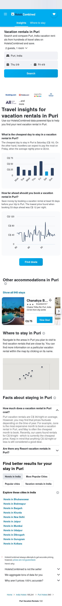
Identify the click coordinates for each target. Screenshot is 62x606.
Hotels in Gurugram (14, 539)
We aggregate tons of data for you (24, 575)
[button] (5, 14)
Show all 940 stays (14, 292)
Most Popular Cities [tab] (36, 476)
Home (9, 594)
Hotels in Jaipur (12, 521)
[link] (31, 262)
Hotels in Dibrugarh (14, 534)
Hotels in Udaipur (12, 530)
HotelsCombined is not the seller (23, 569)
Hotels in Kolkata (12, 543)
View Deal (44, 319)
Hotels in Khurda (12, 512)
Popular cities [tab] (12, 483)
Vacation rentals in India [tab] (38, 483)
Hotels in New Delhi (14, 517)
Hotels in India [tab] (13, 476)
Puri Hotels (42, 594)
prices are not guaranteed (24, 559)
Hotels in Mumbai (12, 525)
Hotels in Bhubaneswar (16, 499)
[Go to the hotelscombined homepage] (23, 14)
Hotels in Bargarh (12, 508)
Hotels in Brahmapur (14, 503)
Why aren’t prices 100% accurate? (24, 580)
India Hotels (21, 594)
